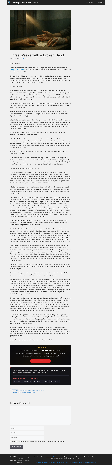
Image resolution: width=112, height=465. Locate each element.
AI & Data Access (92, 462)
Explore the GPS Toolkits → (40, 361)
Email (46, 381)
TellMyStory (15, 389)
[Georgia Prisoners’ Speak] (9, 2)
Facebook (28, 381)
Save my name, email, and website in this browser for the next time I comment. (38, 441)
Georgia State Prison (17, 70)
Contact (63, 462)
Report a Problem (70, 462)
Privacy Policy (52, 462)
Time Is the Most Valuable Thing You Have (23, 392)
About (58, 462)
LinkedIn (38, 381)
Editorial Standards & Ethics (41, 462)
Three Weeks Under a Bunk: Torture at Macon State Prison (28, 390)
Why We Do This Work (81, 462)
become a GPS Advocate (53, 457)
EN (92, 2)
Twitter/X (18, 381)
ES (95, 2)
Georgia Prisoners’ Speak (26, 2)
